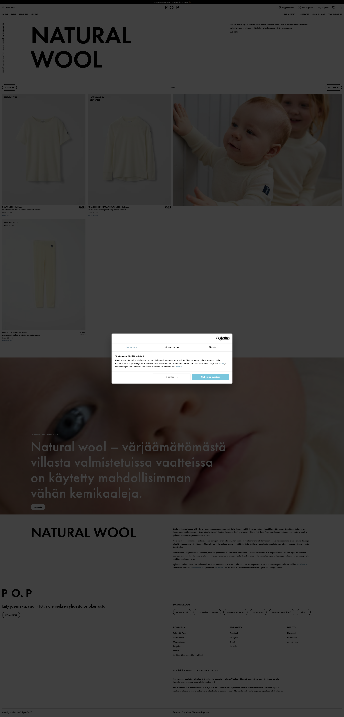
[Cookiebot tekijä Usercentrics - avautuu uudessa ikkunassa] (218, 338)
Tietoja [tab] (212, 347)
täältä (221, 363)
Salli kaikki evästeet (210, 377)
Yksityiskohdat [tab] (172, 347)
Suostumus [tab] (131, 347)
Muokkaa (170, 377)
